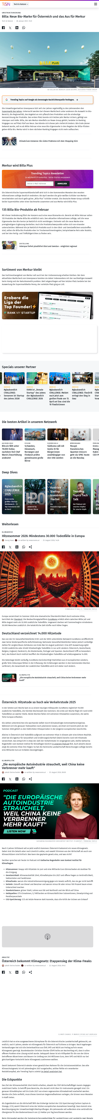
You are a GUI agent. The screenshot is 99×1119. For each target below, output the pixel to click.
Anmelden (62, 183)
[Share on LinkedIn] (16, 27)
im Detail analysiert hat (51, 1071)
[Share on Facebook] (3, 27)
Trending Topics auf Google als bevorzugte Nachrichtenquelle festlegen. (42, 100)
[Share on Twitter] (10, 27)
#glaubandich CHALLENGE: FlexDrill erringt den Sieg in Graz (82, 394)
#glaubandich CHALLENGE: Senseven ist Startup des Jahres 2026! (14, 394)
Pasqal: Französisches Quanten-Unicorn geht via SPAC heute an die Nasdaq (80, 452)
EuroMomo (52, 619)
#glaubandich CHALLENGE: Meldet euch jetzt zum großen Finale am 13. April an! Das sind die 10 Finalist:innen (59, 397)
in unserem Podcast (60, 744)
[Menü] (95, 4)
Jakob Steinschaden (12, 772)
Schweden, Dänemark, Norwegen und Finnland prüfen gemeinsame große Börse (34, 453)
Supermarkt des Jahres (12, 111)
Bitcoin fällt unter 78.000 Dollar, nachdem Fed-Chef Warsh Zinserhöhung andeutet (12, 452)
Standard (18, 619)
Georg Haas (9, 540)
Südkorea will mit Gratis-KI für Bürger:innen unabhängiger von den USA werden (56, 452)
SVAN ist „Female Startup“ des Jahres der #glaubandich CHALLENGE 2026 (36, 394)
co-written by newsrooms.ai (28, 540)
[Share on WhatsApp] (23, 27)
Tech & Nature (20, 4)
